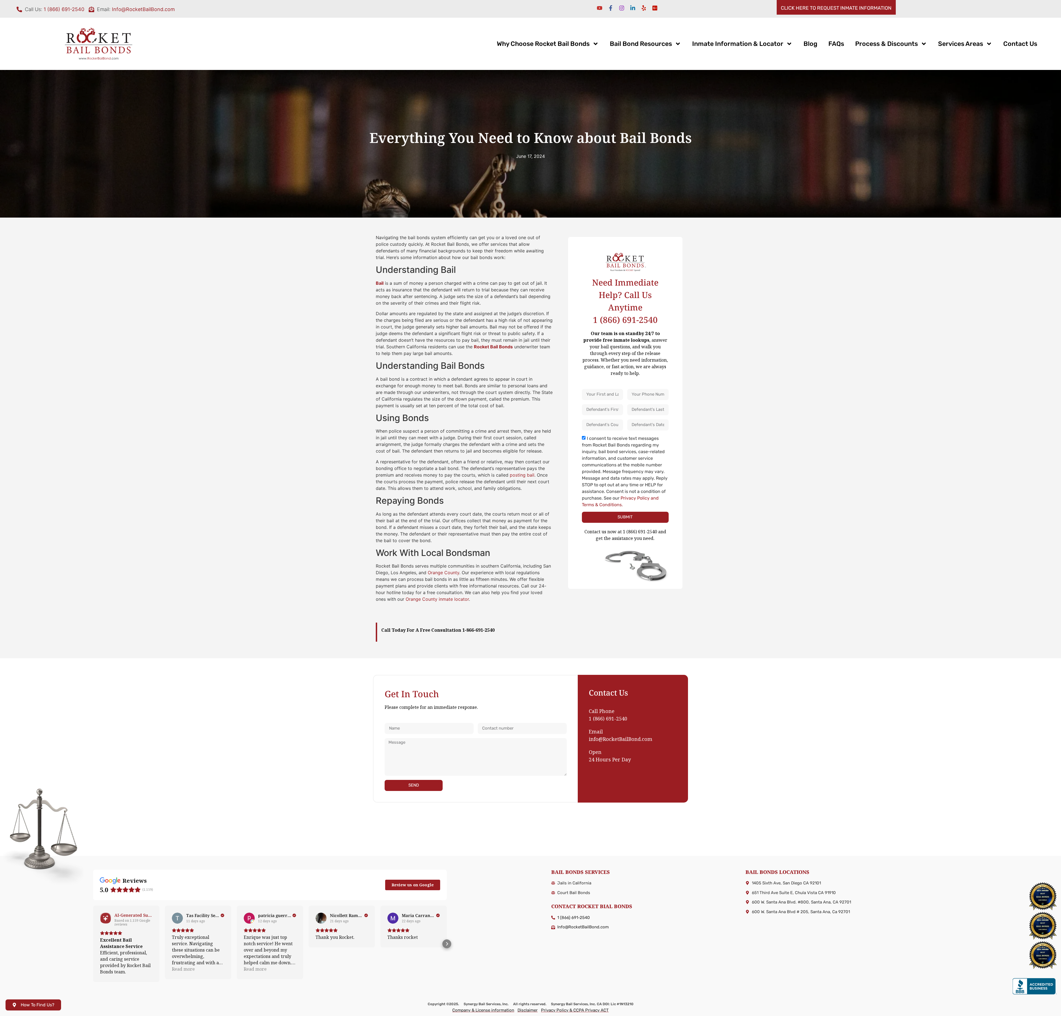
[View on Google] (177, 918)
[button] (93, 943)
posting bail (522, 475)
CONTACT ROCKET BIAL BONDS (591, 906)
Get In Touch (412, 694)
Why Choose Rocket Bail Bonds (543, 44)
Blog (810, 44)
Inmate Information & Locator (737, 44)
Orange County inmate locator (437, 599)
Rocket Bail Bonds (493, 346)
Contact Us (1020, 44)
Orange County (443, 572)
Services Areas (960, 44)
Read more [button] (183, 969)
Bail (380, 283)
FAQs (836, 44)
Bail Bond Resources (641, 44)
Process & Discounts (886, 44)
